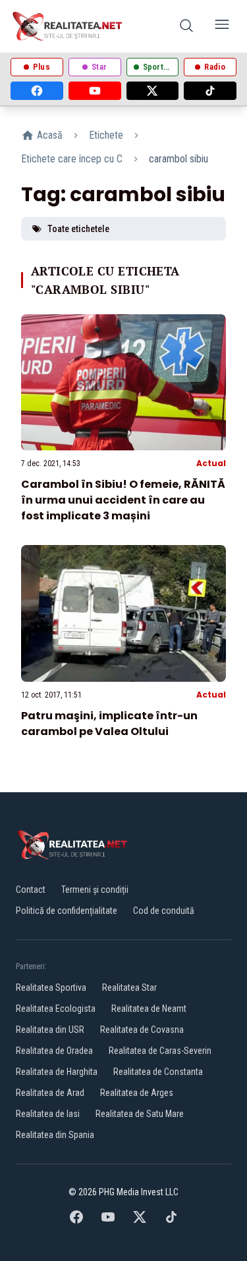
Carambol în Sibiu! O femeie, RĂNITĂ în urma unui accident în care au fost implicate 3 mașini (123, 500)
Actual (211, 463)
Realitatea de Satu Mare (140, 1113)
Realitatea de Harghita (56, 1071)
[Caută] (186, 26)
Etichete (106, 135)
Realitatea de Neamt (148, 1008)
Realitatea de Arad (50, 1092)
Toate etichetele (78, 229)
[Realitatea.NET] (68, 26)
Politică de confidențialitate (66, 910)
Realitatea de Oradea (54, 1050)
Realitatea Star (129, 987)
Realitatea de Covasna (142, 1029)
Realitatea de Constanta (158, 1071)
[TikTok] (210, 91)
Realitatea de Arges (136, 1092)
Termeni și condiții (94, 889)
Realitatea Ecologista (56, 1008)
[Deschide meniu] (221, 26)
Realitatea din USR (50, 1029)
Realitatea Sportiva (51, 987)
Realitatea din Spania (55, 1135)
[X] (152, 91)
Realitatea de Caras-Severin (160, 1050)
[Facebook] (37, 91)
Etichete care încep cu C (72, 159)
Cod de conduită (163, 910)
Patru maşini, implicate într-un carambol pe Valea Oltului (109, 723)
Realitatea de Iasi (48, 1113)
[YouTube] (95, 91)
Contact (30, 889)
